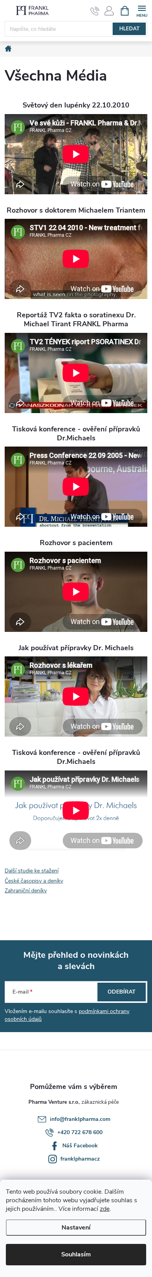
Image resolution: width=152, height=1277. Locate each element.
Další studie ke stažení (31, 870)
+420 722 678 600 (80, 1132)
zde (105, 1209)
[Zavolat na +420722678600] (95, 11)
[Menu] (141, 10)
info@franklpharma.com (80, 1119)
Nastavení (76, 1227)
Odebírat (122, 992)
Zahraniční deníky (26, 890)
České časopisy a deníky (34, 881)
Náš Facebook (80, 1145)
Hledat (129, 28)
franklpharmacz (80, 1159)
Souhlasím (76, 1254)
